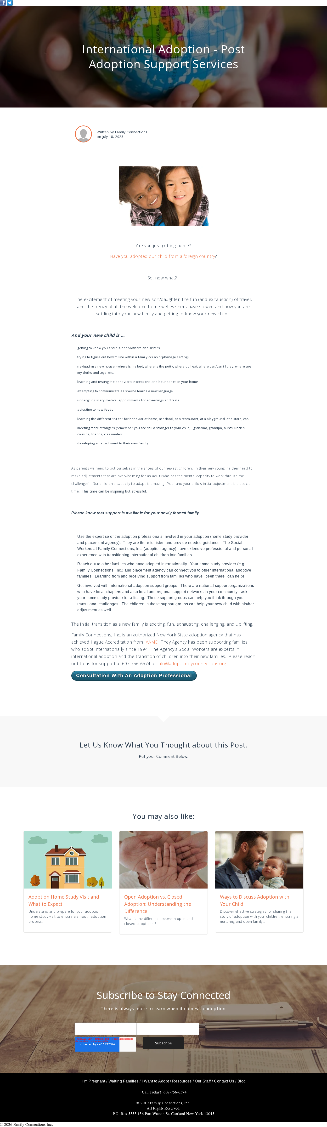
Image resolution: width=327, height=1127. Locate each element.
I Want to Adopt (155, 1081)
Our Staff (203, 1081)
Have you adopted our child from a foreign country (162, 256)
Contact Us (224, 1081)
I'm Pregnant (93, 1081)
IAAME (151, 642)
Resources (182, 1081)
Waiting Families (123, 1081)
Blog (241, 1081)
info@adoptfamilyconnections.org (192, 663)
